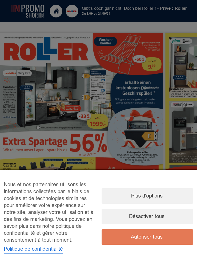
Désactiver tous (146, 216)
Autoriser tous (147, 236)
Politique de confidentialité (33, 249)
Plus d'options (147, 195)
